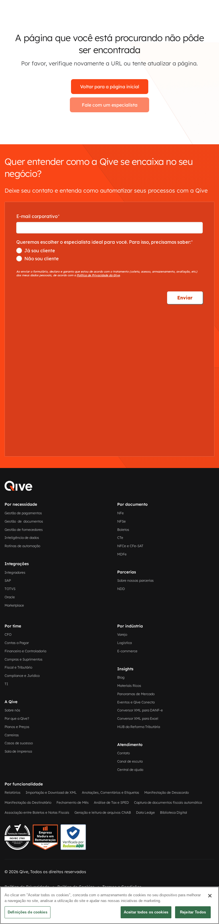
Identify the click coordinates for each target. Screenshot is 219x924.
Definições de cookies (27, 912)
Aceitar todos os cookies (146, 912)
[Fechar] (210, 895)
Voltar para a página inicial (109, 86)
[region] (109, 905)
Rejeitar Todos (193, 912)
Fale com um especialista (109, 105)
